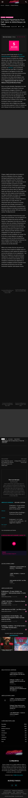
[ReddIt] (12, 31)
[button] (2, 2)
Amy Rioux (3, 629)
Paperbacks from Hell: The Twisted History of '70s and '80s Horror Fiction (13, 440)
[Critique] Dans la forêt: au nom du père (21, 461)
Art (6, 439)
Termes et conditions (7, 792)
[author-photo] (14, 477)
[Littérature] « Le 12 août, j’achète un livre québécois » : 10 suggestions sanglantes (17, 521)
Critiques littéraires (14, 5)
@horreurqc (14, 635)
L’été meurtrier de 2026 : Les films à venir (13, 609)
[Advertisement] (14, 124)
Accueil (2, 5)
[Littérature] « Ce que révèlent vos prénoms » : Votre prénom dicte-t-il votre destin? (17, 507)
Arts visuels (10, 439)
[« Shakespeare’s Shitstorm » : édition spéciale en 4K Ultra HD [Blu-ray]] (5, 674)
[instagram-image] (7, 644)
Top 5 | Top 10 (4, 524)
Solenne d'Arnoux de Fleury (6, 596)
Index (14, 792)
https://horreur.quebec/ (14, 481)
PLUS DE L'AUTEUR (20, 502)
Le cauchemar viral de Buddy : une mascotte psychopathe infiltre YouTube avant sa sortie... (12, 617)
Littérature (7, 5)
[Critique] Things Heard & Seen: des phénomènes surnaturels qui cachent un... (17, 707)
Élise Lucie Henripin (6, 26)
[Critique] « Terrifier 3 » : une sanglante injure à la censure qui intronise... (17, 681)
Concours (24, 793)
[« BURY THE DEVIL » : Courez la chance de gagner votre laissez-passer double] (5, 575)
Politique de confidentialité (17, 790)
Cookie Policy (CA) (5, 793)
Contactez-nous (7, 790)
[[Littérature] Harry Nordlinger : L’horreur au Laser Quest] (5, 514)
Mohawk (11, 67)
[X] (6, 31)
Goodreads (22, 56)
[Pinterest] (9, 31)
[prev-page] (2, 526)
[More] (22, 31)
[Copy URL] (19, 31)
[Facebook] (2, 31)
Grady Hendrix (17, 439)
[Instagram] (16, 785)
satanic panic (4, 442)
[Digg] (16, 31)
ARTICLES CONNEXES (7, 502)
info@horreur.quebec (18, 775)
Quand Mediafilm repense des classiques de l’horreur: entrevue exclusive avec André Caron (7, 463)
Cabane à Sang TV (20, 792)
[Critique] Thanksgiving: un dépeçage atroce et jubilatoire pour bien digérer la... (18, 688)
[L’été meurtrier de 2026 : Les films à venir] (5, 582)
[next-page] (5, 526)
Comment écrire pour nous (16, 793)
